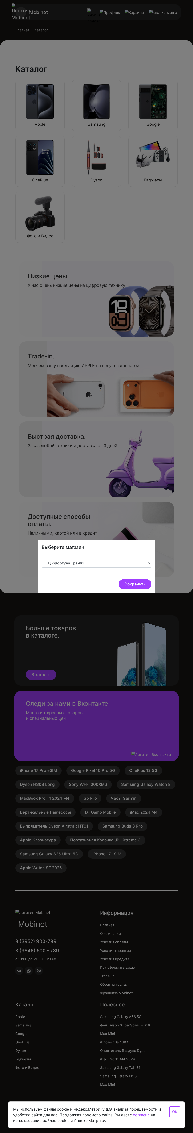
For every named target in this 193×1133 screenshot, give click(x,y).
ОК (174, 1111)
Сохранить (135, 584)
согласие (141, 1114)
